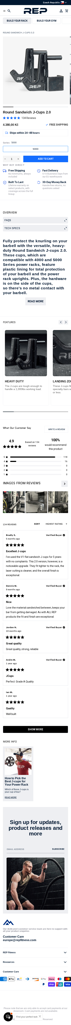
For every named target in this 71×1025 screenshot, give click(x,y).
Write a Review (58, 430)
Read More (36, 301)
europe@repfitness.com (19, 940)
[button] (4, 10)
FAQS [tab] (7, 220)
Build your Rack (17, 20)
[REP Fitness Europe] (35, 11)
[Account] (61, 11)
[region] (35, 502)
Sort (37, 523)
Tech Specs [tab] (12, 228)
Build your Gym (46, 20)
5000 (35, 148)
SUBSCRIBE (58, 848)
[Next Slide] (64, 484)
